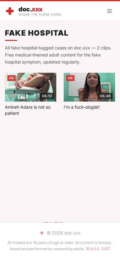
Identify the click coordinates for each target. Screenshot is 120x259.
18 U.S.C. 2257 (98, 248)
